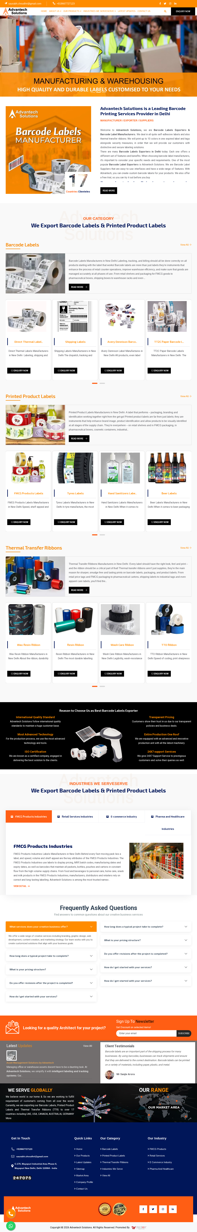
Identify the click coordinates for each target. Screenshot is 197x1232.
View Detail (20, 886)
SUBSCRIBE (184, 1033)
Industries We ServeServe (99, 11)
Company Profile (84, 1182)
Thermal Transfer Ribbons (115, 1162)
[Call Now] (10, 1213)
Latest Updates (126, 11)
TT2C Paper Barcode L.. (169, 341)
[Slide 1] (93, 92)
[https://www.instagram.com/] (170, 4)
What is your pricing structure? (28, 969)
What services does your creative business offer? (39, 926)
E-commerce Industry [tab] (123, 816)
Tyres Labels (75, 493)
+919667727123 (66, 3)
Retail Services (157, 1155)
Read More (109, 190)
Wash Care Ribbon (122, 644)
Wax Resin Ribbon (28, 644)
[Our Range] (163, 1107)
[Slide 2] (98, 92)
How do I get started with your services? (33, 996)
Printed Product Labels (113, 1155)
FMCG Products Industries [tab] (31, 816)
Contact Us (144, 11)
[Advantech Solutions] (14, 11)
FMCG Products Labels (28, 493)
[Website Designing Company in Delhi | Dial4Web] (139, 1227)
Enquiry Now (20, 370)
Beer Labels (169, 493)
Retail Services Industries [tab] (77, 816)
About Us (54, 11)
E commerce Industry (160, 1162)
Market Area (82, 1175)
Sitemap (80, 1169)
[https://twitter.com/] (165, 4)
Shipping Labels (75, 341)
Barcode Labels (110, 1149)
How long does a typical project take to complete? (39, 955)
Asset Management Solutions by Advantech (30, 1062)
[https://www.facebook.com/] (160, 4)
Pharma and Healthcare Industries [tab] (170, 822)
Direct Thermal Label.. (28, 341)
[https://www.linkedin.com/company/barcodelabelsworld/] (175, 4)
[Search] (165, 11)
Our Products (71, 11)
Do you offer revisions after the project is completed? (41, 982)
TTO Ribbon (169, 644)
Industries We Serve (112, 1169)
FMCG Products (157, 1149)
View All (184, 244)
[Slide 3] (104, 92)
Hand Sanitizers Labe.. (122, 493)
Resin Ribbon (75, 644)
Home (44, 11)
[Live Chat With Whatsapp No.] (10, 1225)
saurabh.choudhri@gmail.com (24, 3)
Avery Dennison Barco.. (122, 341)
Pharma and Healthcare (161, 1169)
